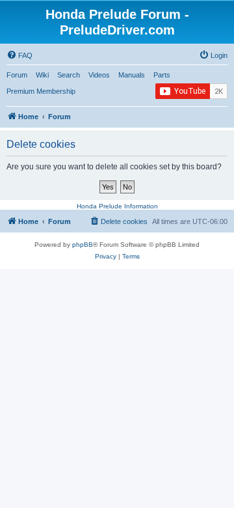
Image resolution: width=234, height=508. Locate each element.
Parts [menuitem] (161, 75)
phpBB (82, 244)
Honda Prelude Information (117, 206)
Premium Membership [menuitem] (40, 91)
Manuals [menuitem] (131, 75)
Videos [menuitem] (99, 75)
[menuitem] (19, 55)
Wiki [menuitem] (42, 75)
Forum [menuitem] (16, 75)
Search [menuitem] (68, 75)
